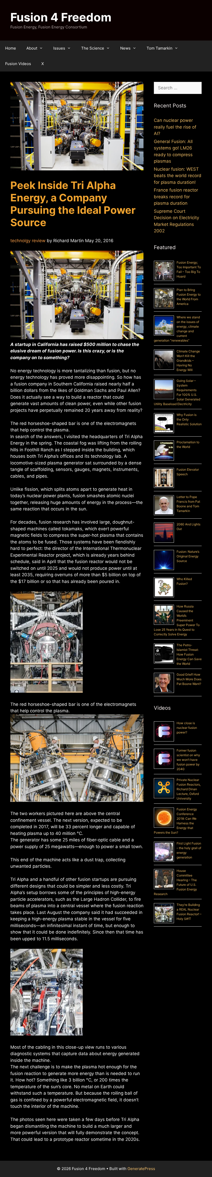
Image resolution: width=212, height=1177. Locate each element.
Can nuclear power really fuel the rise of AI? (175, 127)
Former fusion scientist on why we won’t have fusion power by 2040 (188, 759)
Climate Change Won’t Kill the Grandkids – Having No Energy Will (188, 360)
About (31, 48)
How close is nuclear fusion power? (187, 727)
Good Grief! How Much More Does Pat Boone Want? (189, 679)
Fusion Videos (18, 63)
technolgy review (28, 240)
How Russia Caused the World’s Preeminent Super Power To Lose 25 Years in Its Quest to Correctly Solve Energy (177, 620)
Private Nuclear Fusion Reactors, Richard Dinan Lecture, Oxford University (189, 789)
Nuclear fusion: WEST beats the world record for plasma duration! (177, 176)
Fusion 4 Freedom (60, 17)
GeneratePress (141, 1168)
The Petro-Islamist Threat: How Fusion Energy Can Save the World (189, 654)
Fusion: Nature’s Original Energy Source (188, 556)
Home (10, 48)
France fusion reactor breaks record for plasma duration (176, 196)
